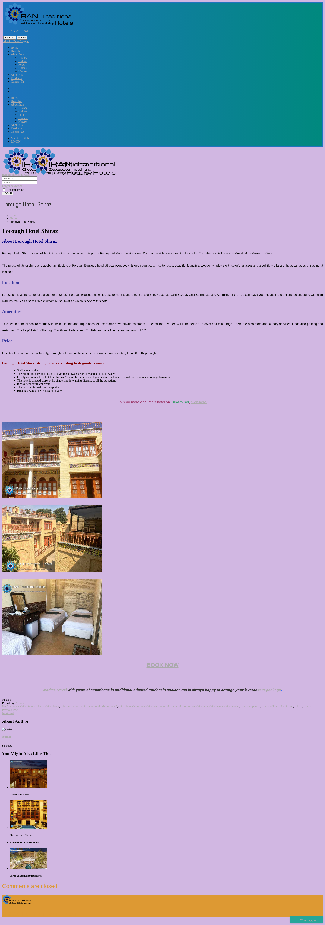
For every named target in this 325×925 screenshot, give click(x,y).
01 (3, 699)
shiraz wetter (231, 706)
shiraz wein (216, 706)
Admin (20, 703)
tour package (269, 690)
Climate (23, 68)
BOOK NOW (163, 665)
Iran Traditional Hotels (15, 174)
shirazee (288, 706)
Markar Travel (55, 690)
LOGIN (22, 37)
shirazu (308, 706)
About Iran (17, 54)
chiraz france (27, 706)
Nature (22, 71)
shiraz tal (172, 706)
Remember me (15, 189)
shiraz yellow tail (272, 706)
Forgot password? (12, 186)
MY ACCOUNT (21, 30)
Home (14, 47)
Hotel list (16, 51)
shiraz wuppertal (250, 706)
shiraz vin (202, 706)
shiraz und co (187, 706)
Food (21, 64)
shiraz (40, 706)
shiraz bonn (52, 706)
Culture (22, 61)
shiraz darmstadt (91, 706)
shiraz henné (109, 706)
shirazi (298, 706)
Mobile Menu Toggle (16, 41)
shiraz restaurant (156, 706)
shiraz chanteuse (70, 706)
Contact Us (17, 81)
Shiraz (13, 218)
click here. (199, 402)
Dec (8, 699)
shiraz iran (124, 706)
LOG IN (8, 193)
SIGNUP (9, 37)
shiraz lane (138, 706)
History (22, 57)
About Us (17, 74)
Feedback (16, 78)
